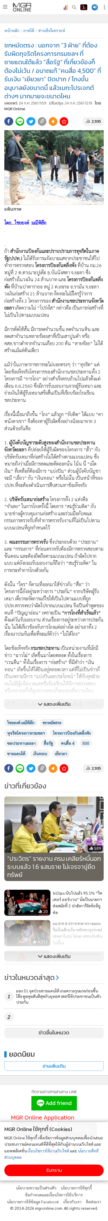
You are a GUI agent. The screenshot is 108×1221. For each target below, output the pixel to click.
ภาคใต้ (28, 30)
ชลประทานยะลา (21, 743)
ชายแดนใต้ (16, 753)
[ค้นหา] (74, 7)
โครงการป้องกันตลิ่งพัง (72, 732)
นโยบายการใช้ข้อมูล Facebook (33, 1201)
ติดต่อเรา (93, 1201)
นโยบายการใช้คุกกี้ (76, 1187)
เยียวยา (61, 753)
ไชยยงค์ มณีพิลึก (21, 722)
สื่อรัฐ (48, 743)
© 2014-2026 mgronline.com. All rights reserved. (54, 1208)
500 (85, 743)
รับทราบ (54, 1170)
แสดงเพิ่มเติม (57, 704)
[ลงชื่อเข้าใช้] (95, 7)
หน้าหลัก (11, 30)
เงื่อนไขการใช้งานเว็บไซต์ (48, 1150)
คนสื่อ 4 (67, 743)
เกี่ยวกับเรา (72, 1201)
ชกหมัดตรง (52, 722)
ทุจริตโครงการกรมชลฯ (26, 732)
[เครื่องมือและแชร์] (105, 7)
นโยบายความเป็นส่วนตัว (36, 1187)
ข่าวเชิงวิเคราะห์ (51, 30)
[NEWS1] (83, 7)
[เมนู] (5, 7)
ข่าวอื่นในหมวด (54, 1032)
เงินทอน (40, 753)
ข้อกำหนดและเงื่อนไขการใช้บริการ (54, 1194)
